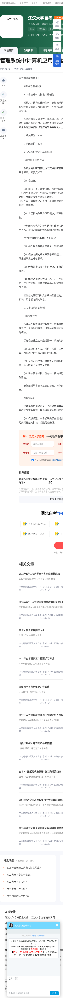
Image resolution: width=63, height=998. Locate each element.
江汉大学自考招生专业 (16, 917)
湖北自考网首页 (9, 3)
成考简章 (47, 50)
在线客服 (57, 62)
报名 (57, 49)
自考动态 (47, 3)
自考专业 (35, 3)
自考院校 (24, 3)
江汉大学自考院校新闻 (43, 917)
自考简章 (28, 50)
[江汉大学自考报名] (57, 45)
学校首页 (8, 50)
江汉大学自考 (26, 69)
